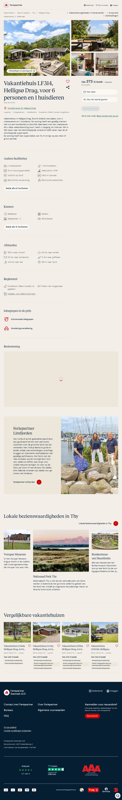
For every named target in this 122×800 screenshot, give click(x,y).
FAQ (6, 716)
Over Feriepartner (48, 704)
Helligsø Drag (44, 13)
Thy (33, 13)
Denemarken (9, 13)
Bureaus (8, 710)
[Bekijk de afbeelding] (37, 48)
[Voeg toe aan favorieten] (68, 81)
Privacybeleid (10, 727)
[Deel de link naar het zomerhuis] (68, 87)
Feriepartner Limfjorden (24, 482)
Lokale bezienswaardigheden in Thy (95, 523)
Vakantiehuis (9, 16)
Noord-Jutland (23, 13)
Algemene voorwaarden (51, 710)
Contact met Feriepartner (18, 704)
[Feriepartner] (13, 5)
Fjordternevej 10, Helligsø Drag (22, 108)
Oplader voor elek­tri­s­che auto (22, 294)
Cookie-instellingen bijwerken (17, 731)
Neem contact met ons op (107, 116)
